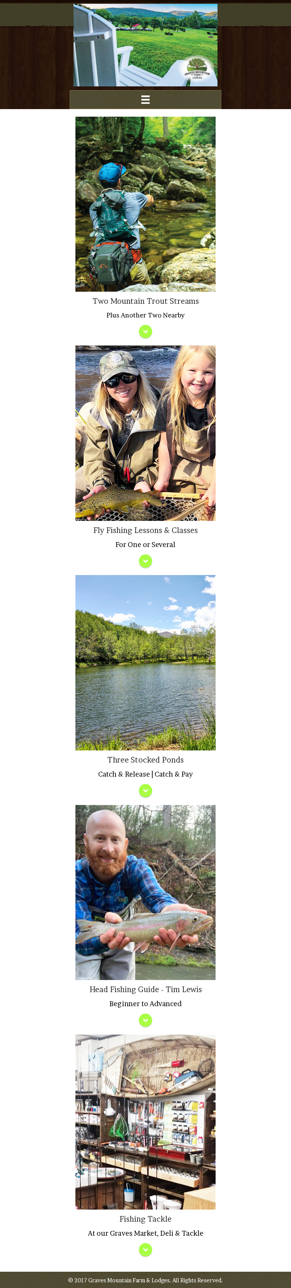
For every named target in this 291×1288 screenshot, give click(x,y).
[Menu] (145, 99)
